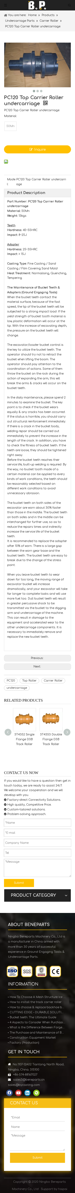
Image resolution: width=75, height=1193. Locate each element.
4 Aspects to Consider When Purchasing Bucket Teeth (37, 1022)
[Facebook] (9, 1093)
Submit (19, 882)
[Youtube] (18, 1093)
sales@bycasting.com (24, 1084)
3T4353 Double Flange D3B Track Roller (28, 739)
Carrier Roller (53, 680)
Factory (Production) (24, 1042)
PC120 (11, 680)
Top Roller (29, 680)
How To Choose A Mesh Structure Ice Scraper (37, 997)
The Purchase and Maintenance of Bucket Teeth (37, 1032)
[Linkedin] (27, 1093)
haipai (62, 1189)
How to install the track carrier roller (36, 1002)
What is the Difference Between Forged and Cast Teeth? (37, 1027)
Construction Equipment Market (33, 1037)
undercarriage (17, 687)
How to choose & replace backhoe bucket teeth (37, 1007)
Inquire (40, 149)
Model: (11, 182)
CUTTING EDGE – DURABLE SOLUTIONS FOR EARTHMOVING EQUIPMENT (37, 1012)
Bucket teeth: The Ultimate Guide (33, 1017)
